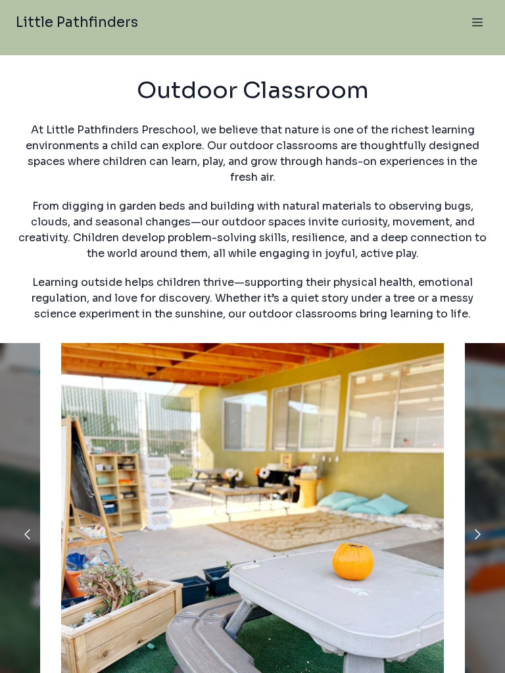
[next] (477, 534)
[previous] (27, 534)
